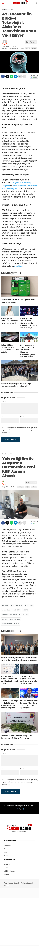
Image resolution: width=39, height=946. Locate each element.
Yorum (5, 401)
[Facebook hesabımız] (17, 809)
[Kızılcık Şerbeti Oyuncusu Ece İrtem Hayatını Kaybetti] (10, 311)
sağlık (28, 48)
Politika (6, 855)
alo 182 (5, 605)
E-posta (23, 416)
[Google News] (34, 77)
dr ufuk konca (17, 605)
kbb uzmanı (29, 605)
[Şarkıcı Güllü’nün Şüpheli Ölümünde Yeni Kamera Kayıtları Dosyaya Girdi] (29, 669)
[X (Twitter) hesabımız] (20, 809)
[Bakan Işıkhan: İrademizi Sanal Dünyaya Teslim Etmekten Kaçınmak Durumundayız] (29, 311)
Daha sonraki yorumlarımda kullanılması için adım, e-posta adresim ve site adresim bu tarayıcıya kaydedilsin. (20, 430)
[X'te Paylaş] (7, 76)
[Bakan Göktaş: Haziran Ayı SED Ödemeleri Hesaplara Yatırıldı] (10, 337)
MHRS (26, 610)
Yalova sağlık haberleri (11, 624)
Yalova (34, 487)
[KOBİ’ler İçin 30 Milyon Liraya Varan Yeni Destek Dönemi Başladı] (10, 669)
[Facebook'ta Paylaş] (3, 76)
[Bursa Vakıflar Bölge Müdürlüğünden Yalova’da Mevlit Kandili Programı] (10, 693)
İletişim (6, 874)
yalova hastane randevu (11, 619)
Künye (6, 868)
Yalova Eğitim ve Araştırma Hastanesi (15, 614)
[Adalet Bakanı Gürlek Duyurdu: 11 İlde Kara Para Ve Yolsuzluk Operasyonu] (29, 693)
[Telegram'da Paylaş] (16, 76)
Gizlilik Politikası (9, 871)
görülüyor (18, 266)
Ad (3, 416)
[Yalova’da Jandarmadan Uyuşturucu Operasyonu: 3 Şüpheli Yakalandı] (19, 722)
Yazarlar (7, 865)
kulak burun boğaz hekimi (11, 610)
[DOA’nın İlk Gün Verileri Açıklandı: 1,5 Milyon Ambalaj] (19, 286)
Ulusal (34, 48)
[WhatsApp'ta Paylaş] (11, 76)
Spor (5, 852)
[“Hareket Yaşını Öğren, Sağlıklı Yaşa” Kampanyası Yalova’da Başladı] (19, 370)
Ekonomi (7, 849)
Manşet (20, 487)
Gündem (7, 846)
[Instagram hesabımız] (23, 809)
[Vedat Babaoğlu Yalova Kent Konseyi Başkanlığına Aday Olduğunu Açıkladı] (19, 644)
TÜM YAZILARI (31, 42)
